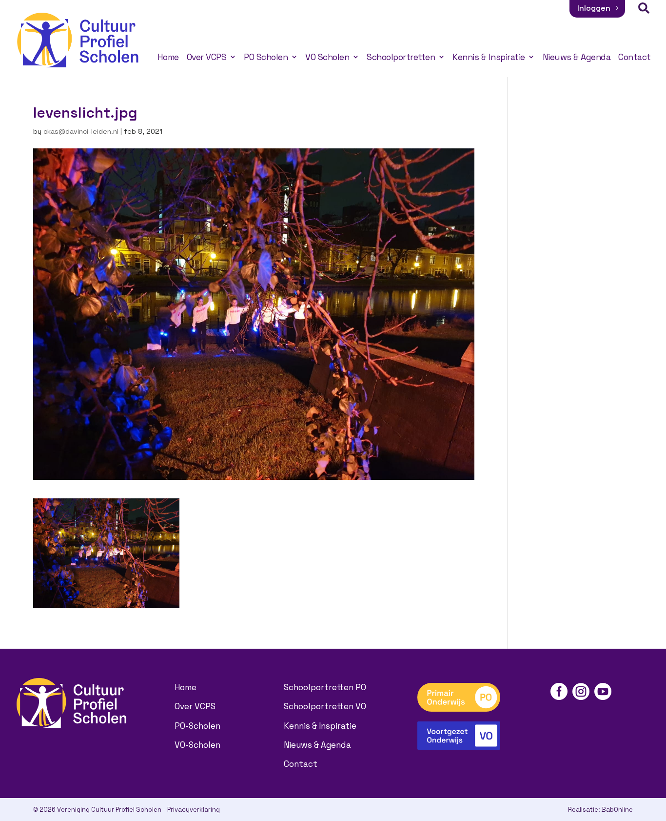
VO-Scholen (197, 744)
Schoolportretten (401, 57)
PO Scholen (266, 57)
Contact (634, 57)
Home (168, 57)
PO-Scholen (197, 725)
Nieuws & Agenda (577, 57)
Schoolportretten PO (325, 687)
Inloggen (593, 8)
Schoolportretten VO (325, 706)
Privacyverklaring (193, 809)
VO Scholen (327, 57)
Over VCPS (207, 57)
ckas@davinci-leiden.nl (80, 131)
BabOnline (617, 809)
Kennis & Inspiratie (488, 57)
